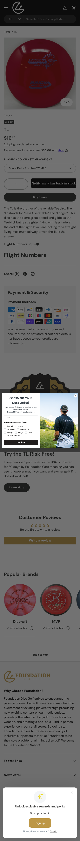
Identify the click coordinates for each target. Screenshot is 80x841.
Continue (21, 442)
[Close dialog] (75, 395)
